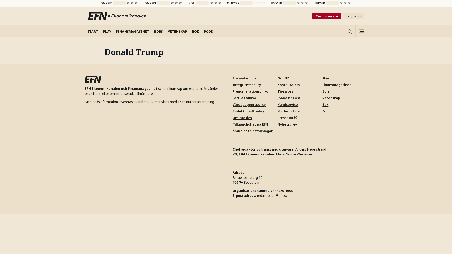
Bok (325, 104)
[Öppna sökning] (349, 31)
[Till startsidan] (117, 16)
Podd (326, 111)
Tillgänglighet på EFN (250, 124)
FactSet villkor (244, 98)
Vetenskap (331, 98)
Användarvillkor (246, 78)
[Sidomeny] (361, 31)
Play (325, 78)
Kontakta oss (289, 85)
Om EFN (284, 78)
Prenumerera (327, 16)
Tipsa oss (285, 91)
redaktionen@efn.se (272, 195)
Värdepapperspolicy (249, 104)
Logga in (353, 16)
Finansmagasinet (336, 85)
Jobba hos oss (289, 98)
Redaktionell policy (248, 111)
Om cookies (242, 117)
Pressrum (285, 117)
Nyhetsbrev (287, 124)
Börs (326, 91)
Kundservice (288, 104)
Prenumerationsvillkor (251, 91)
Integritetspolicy (247, 85)
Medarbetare (289, 111)
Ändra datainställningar (253, 131)
